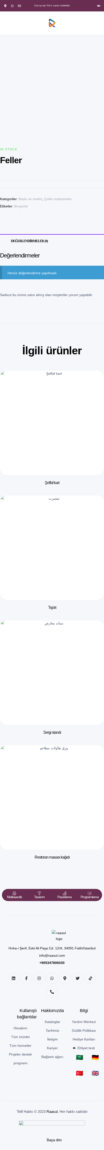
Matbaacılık (14, 897)
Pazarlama (64, 897)
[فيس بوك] (26, 978)
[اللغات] (99, 6)
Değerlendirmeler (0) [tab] (29, 241)
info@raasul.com (52, 955)
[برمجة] (89, 893)
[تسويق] (65, 893)
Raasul (52, 1111)
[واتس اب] (12, 6)
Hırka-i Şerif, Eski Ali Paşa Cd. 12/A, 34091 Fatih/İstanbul (52, 948)
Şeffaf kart (52, 483)
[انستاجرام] (39, 978)
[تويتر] (77, 978)
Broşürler (21, 206)
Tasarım (39, 897)
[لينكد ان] (13, 978)
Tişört (52, 607)
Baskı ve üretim (30, 199)
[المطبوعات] (14, 893)
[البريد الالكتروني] (19, 6)
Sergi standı (52, 732)
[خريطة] (5, 6)
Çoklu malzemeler (58, 199)
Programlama (90, 897)
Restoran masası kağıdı (52, 857)
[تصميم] (39, 893)
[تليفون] (52, 992)
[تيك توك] (90, 978)
